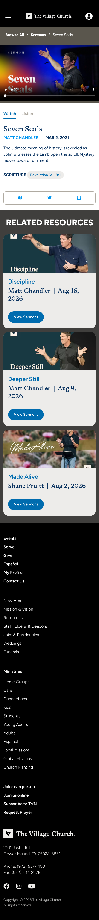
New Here (13, 600)
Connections (15, 698)
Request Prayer (17, 812)
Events (9, 538)
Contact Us (13, 581)
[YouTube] (31, 886)
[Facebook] (6, 886)
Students (11, 715)
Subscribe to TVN (20, 803)
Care (7, 690)
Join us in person (19, 786)
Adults (9, 733)
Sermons (38, 35)
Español (10, 564)
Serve (9, 546)
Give (7, 555)
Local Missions (16, 750)
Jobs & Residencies (21, 634)
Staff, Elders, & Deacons (25, 626)
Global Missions (17, 758)
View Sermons (26, 317)
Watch (9, 113)
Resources (13, 617)
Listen (27, 113)
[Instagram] (18, 886)
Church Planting (18, 767)
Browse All (15, 35)
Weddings (12, 643)
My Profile (13, 572)
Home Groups (16, 681)
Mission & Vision (18, 609)
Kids (7, 707)
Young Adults (15, 724)
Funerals (11, 651)
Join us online (16, 795)
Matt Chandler (21, 137)
